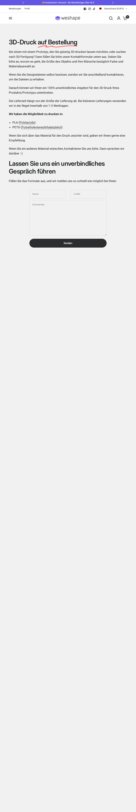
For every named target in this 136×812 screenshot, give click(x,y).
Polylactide (27, 122)
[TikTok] (94, 9)
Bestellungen (15, 8)
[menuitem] (16, 8)
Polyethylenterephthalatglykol (41, 127)
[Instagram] (89, 9)
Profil (27, 8)
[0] (124, 18)
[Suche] (110, 18)
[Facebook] (85, 9)
